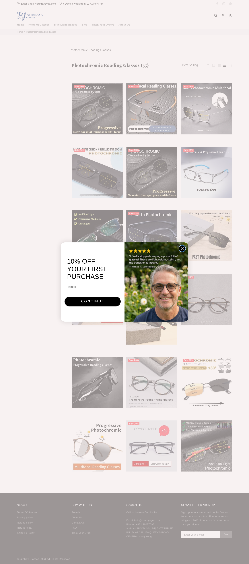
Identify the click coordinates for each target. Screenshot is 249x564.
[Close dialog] (182, 248)
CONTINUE (92, 301)
